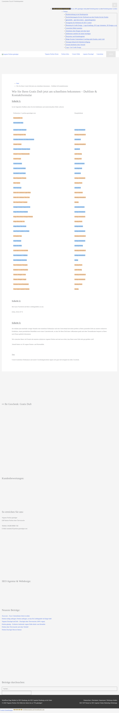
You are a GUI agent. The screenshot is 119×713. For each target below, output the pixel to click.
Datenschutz (87, 700)
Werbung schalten (112, 700)
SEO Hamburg (22, 700)
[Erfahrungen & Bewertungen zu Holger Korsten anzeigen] (59, 494)
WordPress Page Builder (9, 700)
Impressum (102, 700)
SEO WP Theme (84, 703)
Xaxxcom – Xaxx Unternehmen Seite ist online (16, 616)
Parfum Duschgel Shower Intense (12, 630)
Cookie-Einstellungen (6, 710)
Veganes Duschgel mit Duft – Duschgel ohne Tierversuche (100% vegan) (23, 621)
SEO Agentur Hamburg (37, 700)
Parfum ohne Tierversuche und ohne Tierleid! (15, 627)
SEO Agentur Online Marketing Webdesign (104, 703)
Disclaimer (95, 700)
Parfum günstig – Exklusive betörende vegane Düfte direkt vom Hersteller (23, 624)
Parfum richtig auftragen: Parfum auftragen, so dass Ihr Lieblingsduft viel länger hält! (27, 618)
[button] (111, 54)
